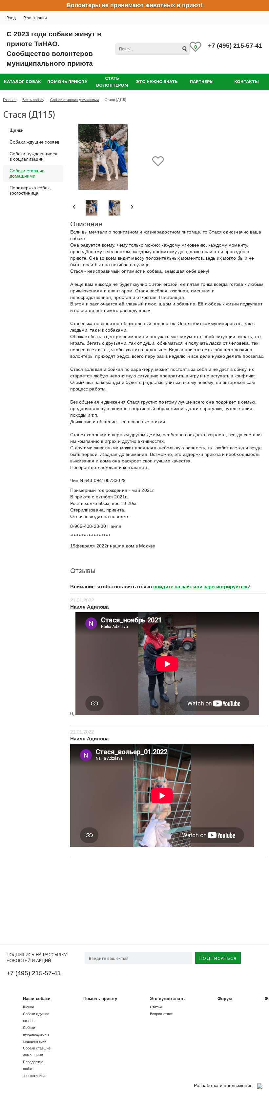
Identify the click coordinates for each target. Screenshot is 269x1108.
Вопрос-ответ (161, 1014)
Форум (224, 998)
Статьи (156, 1007)
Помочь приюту (100, 998)
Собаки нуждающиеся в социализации (33, 156)
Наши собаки (37, 998)
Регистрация (35, 18)
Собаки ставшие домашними (74, 100)
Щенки (17, 130)
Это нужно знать (167, 998)
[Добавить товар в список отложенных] (158, 161)
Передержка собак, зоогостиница (30, 190)
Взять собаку (33, 100)
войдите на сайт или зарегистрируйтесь (201, 586)
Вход (11, 18)
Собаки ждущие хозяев (34, 142)
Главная (9, 100)
